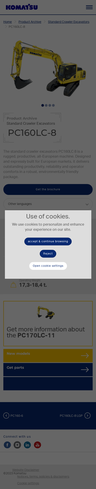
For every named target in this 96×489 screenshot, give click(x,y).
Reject (48, 253)
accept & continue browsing (48, 241)
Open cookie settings (48, 266)
